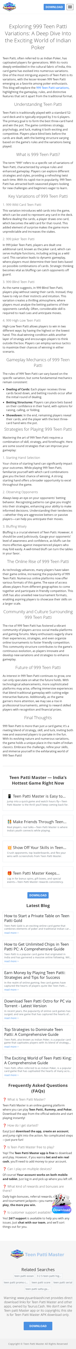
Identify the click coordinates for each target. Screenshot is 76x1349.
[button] (70, 7)
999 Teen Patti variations (52, 88)
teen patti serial (63, 1282)
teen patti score (41, 1282)
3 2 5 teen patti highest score (50, 1276)
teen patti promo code (17, 1282)
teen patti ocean (24, 1276)
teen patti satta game (38, 1289)
